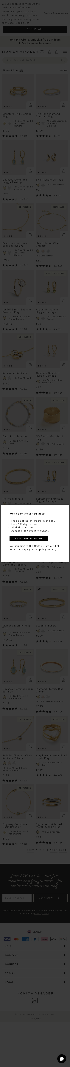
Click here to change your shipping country (35, 547)
